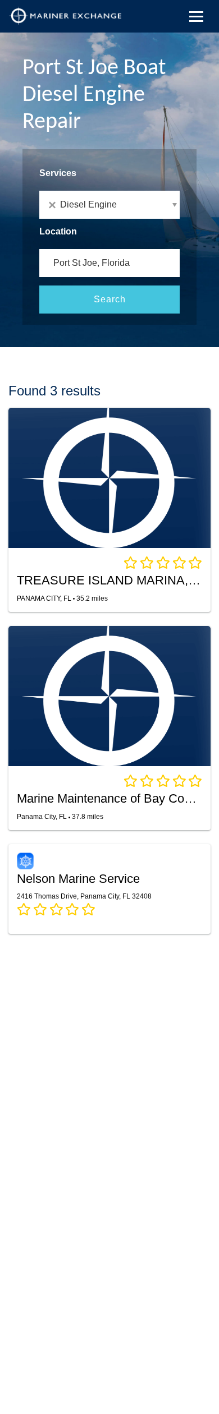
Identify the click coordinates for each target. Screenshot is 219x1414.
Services (57, 173)
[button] (109, 205)
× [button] (54, 205)
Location (58, 231)
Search (110, 299)
